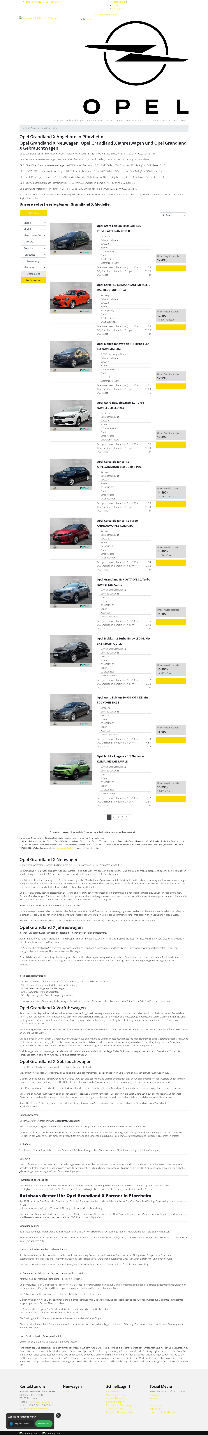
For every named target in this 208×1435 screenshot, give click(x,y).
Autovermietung (94, 120)
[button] (30, 1421)
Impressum (118, 5)
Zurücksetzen (33, 280)
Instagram (155, 1398)
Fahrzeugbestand (115, 1391)
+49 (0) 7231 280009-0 (40, 1401)
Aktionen (109, 120)
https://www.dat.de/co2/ (66, 848)
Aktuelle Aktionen (115, 1398)
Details (171, 268)
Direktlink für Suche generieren (60, 829)
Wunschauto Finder (116, 1394)
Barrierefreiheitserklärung (163, 1411)
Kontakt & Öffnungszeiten (119, 1411)
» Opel (66, 1391)
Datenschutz (118, 1)
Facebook (117, 8)
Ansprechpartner (115, 1408)
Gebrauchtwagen (75, 120)
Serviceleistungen (115, 1401)
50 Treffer (33, 213)
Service (120, 120)
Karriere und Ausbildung (118, 1405)
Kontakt (167, 120)
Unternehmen (153, 120)
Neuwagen (58, 120)
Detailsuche (33, 274)
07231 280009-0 (43, 1)
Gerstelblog (179, 120)
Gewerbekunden (134, 120)
